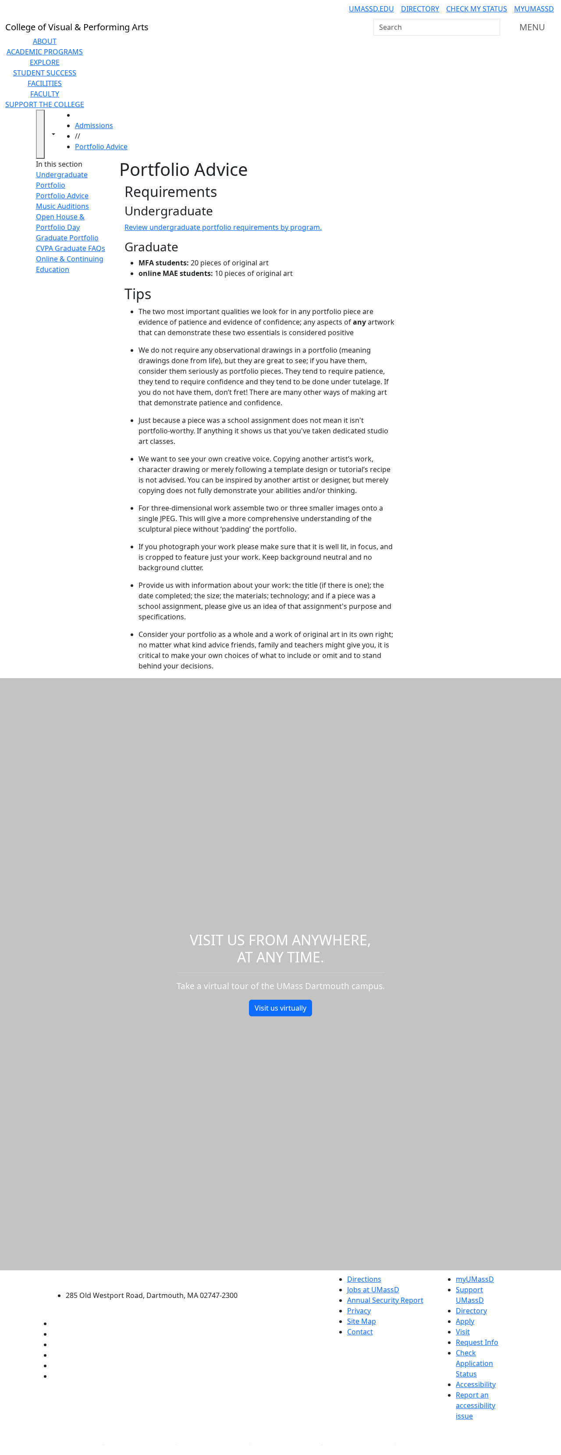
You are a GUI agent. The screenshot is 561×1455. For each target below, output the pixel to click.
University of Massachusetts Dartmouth (157, 1278)
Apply (465, 1321)
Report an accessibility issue (475, 1405)
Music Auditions (62, 206)
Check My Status (476, 9)
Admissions (94, 125)
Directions (364, 1279)
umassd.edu (371, 9)
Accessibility (476, 1384)
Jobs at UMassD (373, 1289)
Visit (463, 1332)
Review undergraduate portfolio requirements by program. (223, 227)
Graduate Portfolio (67, 238)
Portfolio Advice (101, 146)
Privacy (359, 1311)
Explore (45, 62)
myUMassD (534, 9)
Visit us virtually (280, 1008)
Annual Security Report (385, 1300)
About (45, 41)
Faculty (44, 94)
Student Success (44, 73)
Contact (360, 1332)
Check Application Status (474, 1363)
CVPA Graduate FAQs (70, 248)
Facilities (45, 83)
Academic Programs (45, 52)
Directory (420, 9)
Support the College (44, 104)
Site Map (361, 1321)
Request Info (477, 1342)
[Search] (493, 27)
